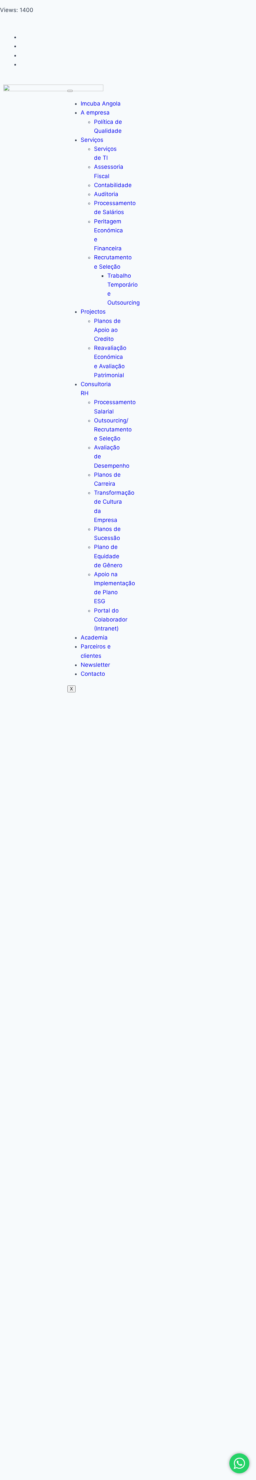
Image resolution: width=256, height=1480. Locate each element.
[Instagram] (22, 46)
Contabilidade (113, 185)
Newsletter (95, 664)
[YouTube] (22, 64)
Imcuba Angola (101, 103)
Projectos (93, 311)
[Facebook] (22, 37)
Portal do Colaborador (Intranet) (110, 619)
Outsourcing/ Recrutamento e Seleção (113, 429)
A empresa (95, 112)
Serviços (92, 139)
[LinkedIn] (22, 55)
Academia (94, 637)
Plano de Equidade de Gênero (108, 556)
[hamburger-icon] (70, 91)
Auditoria (106, 194)
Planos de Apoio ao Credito (107, 330)
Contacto (93, 673)
